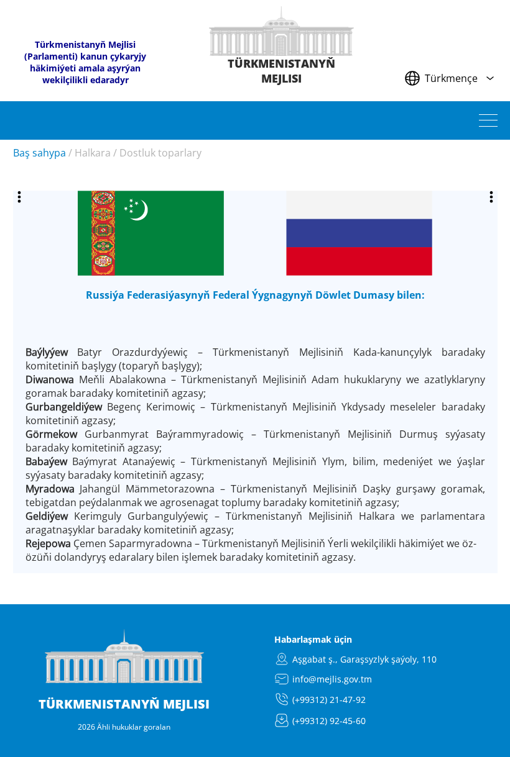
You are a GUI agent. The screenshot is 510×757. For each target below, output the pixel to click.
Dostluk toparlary (160, 153)
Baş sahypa (39, 153)
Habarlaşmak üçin (313, 639)
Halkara (93, 153)
